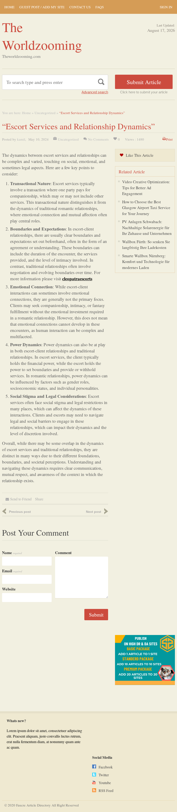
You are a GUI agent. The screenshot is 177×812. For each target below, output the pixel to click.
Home (26, 112)
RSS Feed (106, 790)
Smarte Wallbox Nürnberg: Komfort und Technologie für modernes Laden (146, 261)
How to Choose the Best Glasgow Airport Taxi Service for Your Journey (146, 207)
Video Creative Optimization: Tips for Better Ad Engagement (146, 187)
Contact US (80, 7)
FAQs (99, 7)
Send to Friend (21, 498)
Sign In (166, 7)
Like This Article (139, 155)
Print (169, 139)
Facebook (106, 767)
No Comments (98, 139)
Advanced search (95, 92)
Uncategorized (45, 112)
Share (39, 498)
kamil (21, 139)
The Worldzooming (42, 35)
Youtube (105, 782)
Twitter (104, 774)
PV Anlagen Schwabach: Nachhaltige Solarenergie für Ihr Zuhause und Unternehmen (147, 227)
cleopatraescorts (77, 278)
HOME (9, 7)
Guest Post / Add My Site (42, 7)
